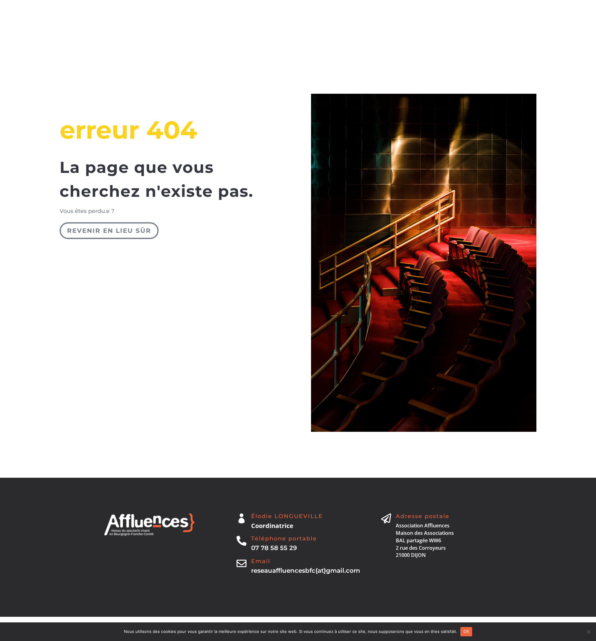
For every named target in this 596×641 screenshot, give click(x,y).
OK (466, 631)
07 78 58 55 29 (274, 548)
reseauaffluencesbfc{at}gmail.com (305, 570)
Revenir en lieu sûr (109, 230)
